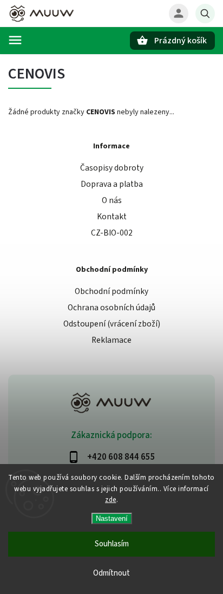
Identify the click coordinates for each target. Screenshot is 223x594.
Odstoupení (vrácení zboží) (111, 324)
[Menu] (15, 40)
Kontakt (112, 217)
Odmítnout (111, 573)
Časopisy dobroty (111, 168)
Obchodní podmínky (111, 291)
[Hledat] (205, 13)
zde (110, 500)
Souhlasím (112, 544)
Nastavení (112, 518)
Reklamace (111, 340)
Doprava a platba (112, 184)
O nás (112, 200)
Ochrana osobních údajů (111, 308)
